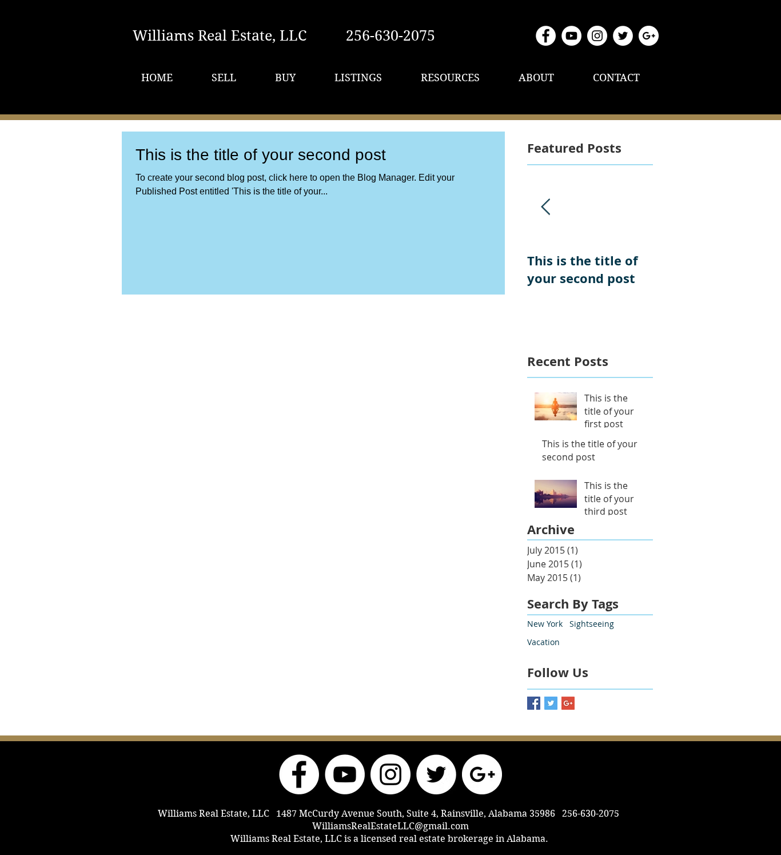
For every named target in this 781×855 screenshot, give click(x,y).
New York (545, 623)
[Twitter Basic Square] (550, 703)
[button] (224, 77)
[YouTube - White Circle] (571, 36)
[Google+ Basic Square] (568, 703)
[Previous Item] (545, 207)
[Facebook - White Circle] (546, 36)
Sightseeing (591, 623)
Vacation (543, 642)
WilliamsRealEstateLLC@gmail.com (390, 826)
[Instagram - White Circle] (597, 36)
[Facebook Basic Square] (533, 703)
